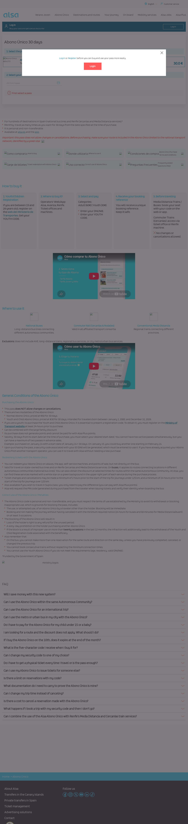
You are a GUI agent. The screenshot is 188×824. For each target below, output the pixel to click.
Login (92, 66)
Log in (62, 58)
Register (72, 58)
